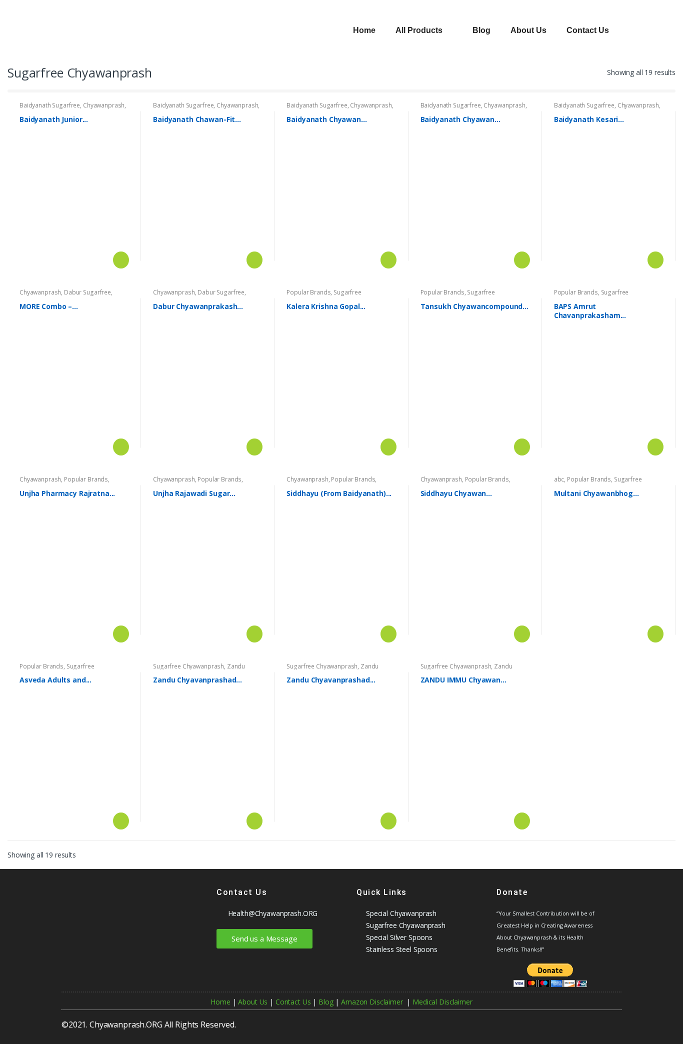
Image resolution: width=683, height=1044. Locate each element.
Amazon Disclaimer (372, 1001)
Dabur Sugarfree (87, 292)
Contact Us (587, 30)
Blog (481, 30)
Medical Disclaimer (442, 1001)
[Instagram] (592, 1021)
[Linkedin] (609, 1021)
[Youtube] (524, 1021)
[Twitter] (575, 1021)
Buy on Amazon (120, 260)
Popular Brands (308, 292)
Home (364, 30)
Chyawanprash (103, 105)
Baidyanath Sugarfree (50, 105)
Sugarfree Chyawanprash (324, 295)
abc (559, 479)
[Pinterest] (558, 1021)
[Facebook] (541, 1021)
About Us (528, 30)
